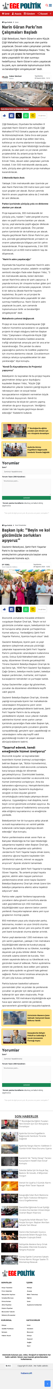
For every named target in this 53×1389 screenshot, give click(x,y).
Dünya (29, 1335)
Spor (29, 1346)
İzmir (7, 14)
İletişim (4, 1332)
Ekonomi (30, 1332)
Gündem (30, 14)
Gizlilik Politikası (8, 1328)
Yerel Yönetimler (20, 525)
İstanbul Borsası (8, 1298)
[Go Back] (47, 1384)
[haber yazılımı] (26, 1373)
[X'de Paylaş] (19, 115)
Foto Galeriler (7, 1291)
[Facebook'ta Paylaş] (11, 115)
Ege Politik (8, 22)
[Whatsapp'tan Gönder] (26, 115)
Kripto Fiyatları (7, 1308)
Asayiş (18, 14)
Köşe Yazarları (7, 1287)
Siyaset (44, 14)
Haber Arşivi (6, 1335)
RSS (9, 1366)
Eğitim (29, 1298)
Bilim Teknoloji (32, 1294)
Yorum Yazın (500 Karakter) (13, 476)
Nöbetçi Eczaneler (8, 1315)
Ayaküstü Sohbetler (34, 1305)
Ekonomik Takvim (8, 1311)
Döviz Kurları (6, 1301)
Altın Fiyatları (6, 1305)
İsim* (4, 467)
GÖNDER (26, 498)
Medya (29, 1287)
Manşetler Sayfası (8, 1294)
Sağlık (29, 1342)
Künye (4, 1325)
